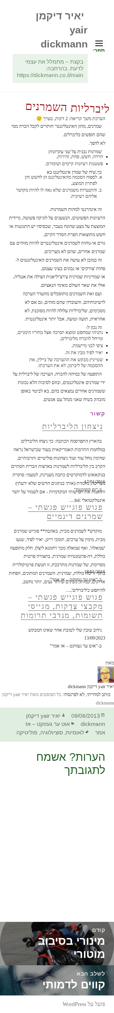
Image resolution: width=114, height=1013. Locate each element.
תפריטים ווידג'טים (99, 49)
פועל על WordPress (84, 1004)
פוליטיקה (26, 732)
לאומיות (75, 732)
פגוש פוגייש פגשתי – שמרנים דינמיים (65, 512)
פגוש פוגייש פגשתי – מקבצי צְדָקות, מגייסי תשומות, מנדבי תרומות (62, 606)
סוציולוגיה (51, 732)
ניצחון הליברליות (72, 426)
